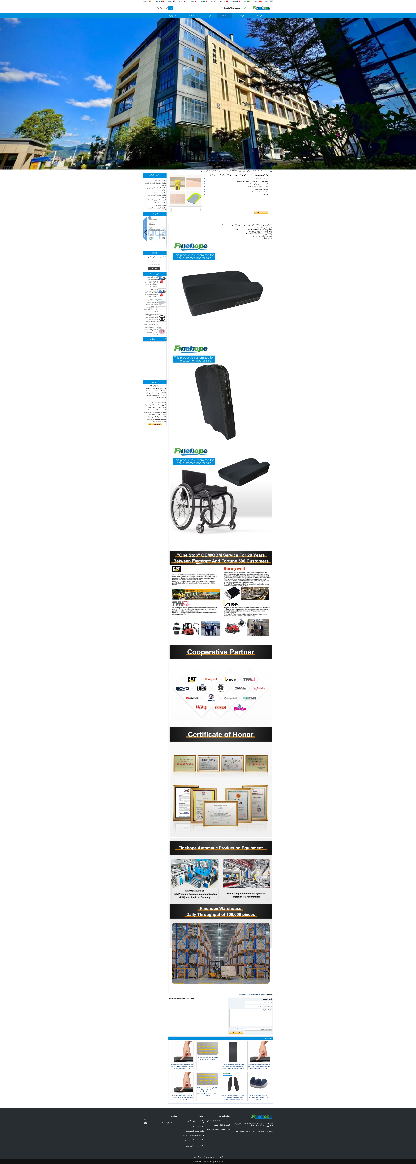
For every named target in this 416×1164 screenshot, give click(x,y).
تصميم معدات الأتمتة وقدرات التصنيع (218, 1121)
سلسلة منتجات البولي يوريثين (156, 202)
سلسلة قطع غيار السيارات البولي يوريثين (155, 184)
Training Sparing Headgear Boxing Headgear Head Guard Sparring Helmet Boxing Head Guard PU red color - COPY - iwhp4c (151, 335)
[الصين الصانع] (162, 303)
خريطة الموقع (240, 1131)
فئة (265, 171)
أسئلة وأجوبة (173, 15)
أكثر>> (164, 339)
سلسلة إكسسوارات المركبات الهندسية (156, 209)
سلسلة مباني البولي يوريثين (157, 180)
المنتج (224, 15)
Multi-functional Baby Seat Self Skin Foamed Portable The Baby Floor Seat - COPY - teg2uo (151, 294)
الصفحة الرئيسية (262, 15)
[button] (209, 167)
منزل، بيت (270, 171)
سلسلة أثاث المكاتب (257, 171)
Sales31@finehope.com (232, 8)
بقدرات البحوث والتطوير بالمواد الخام (218, 1129)
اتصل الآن (155, 424)
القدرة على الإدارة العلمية (222, 1125)
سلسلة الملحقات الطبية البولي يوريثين (156, 189)
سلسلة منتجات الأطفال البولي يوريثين (156, 196)
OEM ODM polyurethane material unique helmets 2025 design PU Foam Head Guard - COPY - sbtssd (151, 313)
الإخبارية (208, 15)
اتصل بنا (191, 15)
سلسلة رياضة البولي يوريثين (157, 192)
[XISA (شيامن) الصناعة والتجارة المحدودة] (262, 8)
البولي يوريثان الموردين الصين (204, 1157)
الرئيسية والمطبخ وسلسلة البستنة (155, 200)
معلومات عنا (241, 15)
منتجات (248, 1131)
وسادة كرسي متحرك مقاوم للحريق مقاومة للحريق (251, 994)
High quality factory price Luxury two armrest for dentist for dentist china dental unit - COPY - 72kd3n (151, 323)
